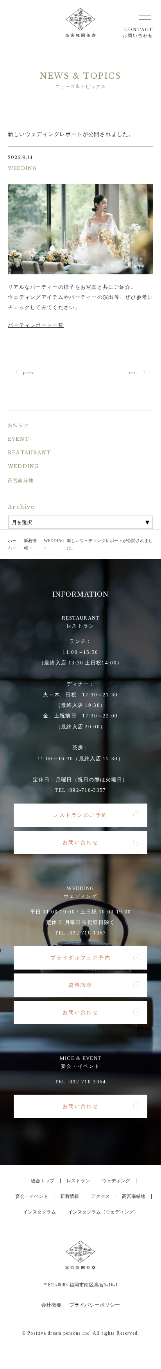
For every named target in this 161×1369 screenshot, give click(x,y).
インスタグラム (39, 1212)
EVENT (18, 439)
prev (28, 372)
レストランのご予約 (80, 815)
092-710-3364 (88, 1082)
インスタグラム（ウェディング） (103, 1212)
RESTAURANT (29, 453)
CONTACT (138, 32)
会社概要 (51, 1305)
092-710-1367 (88, 933)
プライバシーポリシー (94, 1305)
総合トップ (42, 1180)
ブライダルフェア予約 (80, 958)
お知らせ (18, 425)
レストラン (78, 1180)
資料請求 (80, 985)
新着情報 (69, 1196)
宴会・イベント (31, 1196)
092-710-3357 (88, 790)
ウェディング (116, 1180)
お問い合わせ (81, 842)
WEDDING (23, 466)
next (134, 372)
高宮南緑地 (21, 480)
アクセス (100, 1196)
